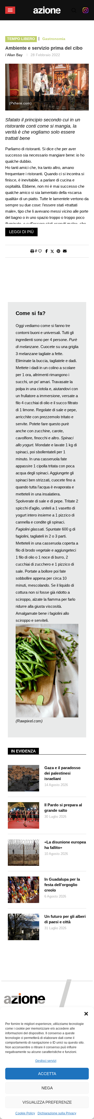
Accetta (47, 1073)
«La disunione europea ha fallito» (65, 845)
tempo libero (21, 39)
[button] (86, 1013)
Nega (47, 1088)
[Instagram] (85, 10)
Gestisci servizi (45, 1061)
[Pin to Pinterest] (58, 251)
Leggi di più (21, 232)
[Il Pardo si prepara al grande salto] (23, 815)
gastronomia (53, 39)
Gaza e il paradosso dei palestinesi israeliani (62, 773)
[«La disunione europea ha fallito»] (23, 852)
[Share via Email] (65, 251)
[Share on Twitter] (52, 251)
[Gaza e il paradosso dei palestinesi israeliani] (23, 778)
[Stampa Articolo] (32, 251)
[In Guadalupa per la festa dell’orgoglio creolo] (23, 889)
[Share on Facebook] (46, 251)
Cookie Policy (25, 1113)
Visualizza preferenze (47, 1102)
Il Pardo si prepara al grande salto (63, 808)
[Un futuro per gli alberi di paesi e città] (23, 927)
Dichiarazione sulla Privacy (57, 1113)
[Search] (74, 10)
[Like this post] (40, 251)
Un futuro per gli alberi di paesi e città (65, 919)
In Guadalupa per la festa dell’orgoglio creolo (62, 884)
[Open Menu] (10, 10)
